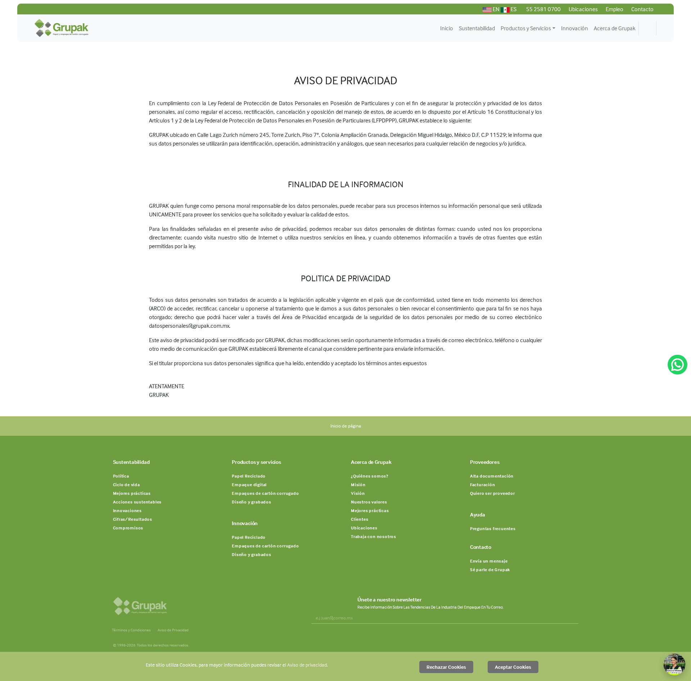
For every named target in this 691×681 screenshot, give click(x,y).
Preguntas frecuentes (493, 528)
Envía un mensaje (489, 561)
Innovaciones (127, 510)
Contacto (642, 9)
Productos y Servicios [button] (526, 28)
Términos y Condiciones (131, 629)
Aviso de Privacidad (173, 629)
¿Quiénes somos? (369, 476)
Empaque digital (249, 484)
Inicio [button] (446, 28)
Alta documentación (492, 476)
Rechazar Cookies (446, 667)
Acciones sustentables (137, 502)
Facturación (482, 484)
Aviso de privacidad (307, 665)
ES (513, 9)
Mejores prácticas (132, 493)
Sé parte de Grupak (490, 569)
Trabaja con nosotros (373, 536)
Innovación (574, 28)
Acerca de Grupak (615, 28)
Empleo (614, 9)
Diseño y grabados (251, 502)
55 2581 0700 (543, 9)
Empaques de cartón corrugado (265, 493)
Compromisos (128, 527)
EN (496, 9)
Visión (358, 493)
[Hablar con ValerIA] (674, 664)
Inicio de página (345, 426)
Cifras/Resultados (133, 519)
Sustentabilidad (477, 28)
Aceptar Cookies (513, 667)
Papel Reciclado (249, 476)
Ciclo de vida (126, 484)
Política (121, 476)
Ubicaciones (583, 9)
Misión (358, 484)
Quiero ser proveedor (492, 493)
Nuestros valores (369, 502)
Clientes (359, 519)
